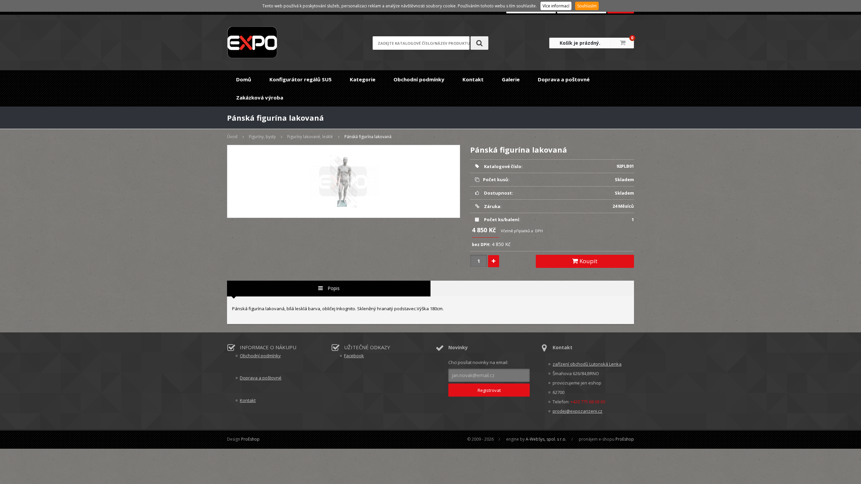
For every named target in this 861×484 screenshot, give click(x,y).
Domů (243, 79)
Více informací (555, 6)
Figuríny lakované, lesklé (310, 136)
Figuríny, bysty (262, 136)
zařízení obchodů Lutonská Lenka (587, 364)
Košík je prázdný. (580, 43)
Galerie (511, 79)
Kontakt (473, 79)
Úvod (232, 136)
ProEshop (250, 439)
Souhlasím (587, 6)
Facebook (354, 356)
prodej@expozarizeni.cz (577, 411)
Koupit (587, 261)
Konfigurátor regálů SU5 (300, 79)
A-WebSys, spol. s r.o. (546, 439)
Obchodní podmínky (419, 79)
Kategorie (362, 79)
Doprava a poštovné (564, 79)
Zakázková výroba (259, 97)
